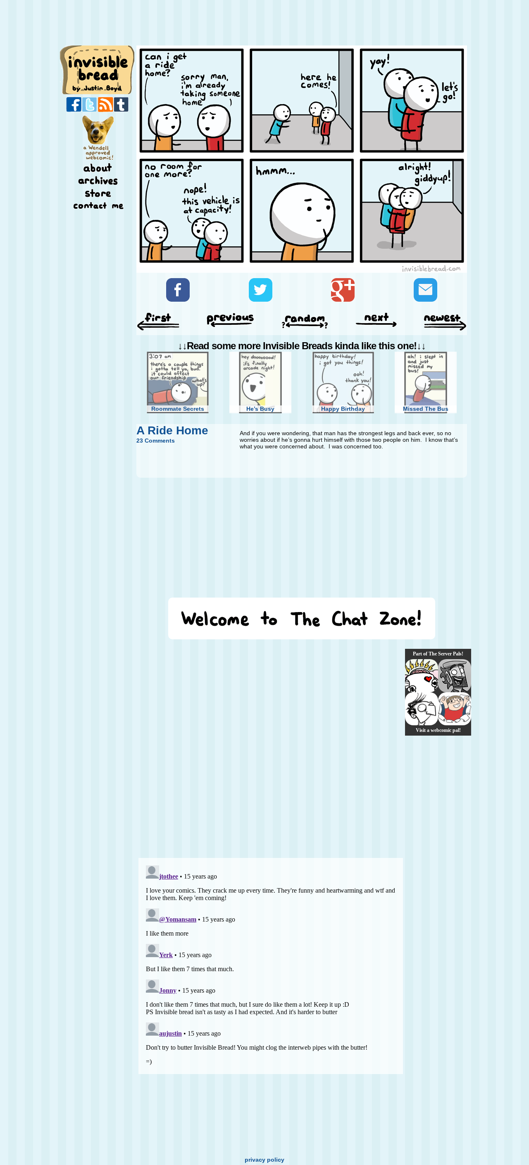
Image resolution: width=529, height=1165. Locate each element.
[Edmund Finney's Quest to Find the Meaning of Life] (421, 708)
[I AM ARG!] (454, 675)
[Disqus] (270, 748)
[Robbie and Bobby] (421, 675)
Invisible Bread (97, 69)
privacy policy (264, 1159)
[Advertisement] (299, 23)
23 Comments (155, 440)
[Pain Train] (454, 708)
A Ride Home (172, 430)
